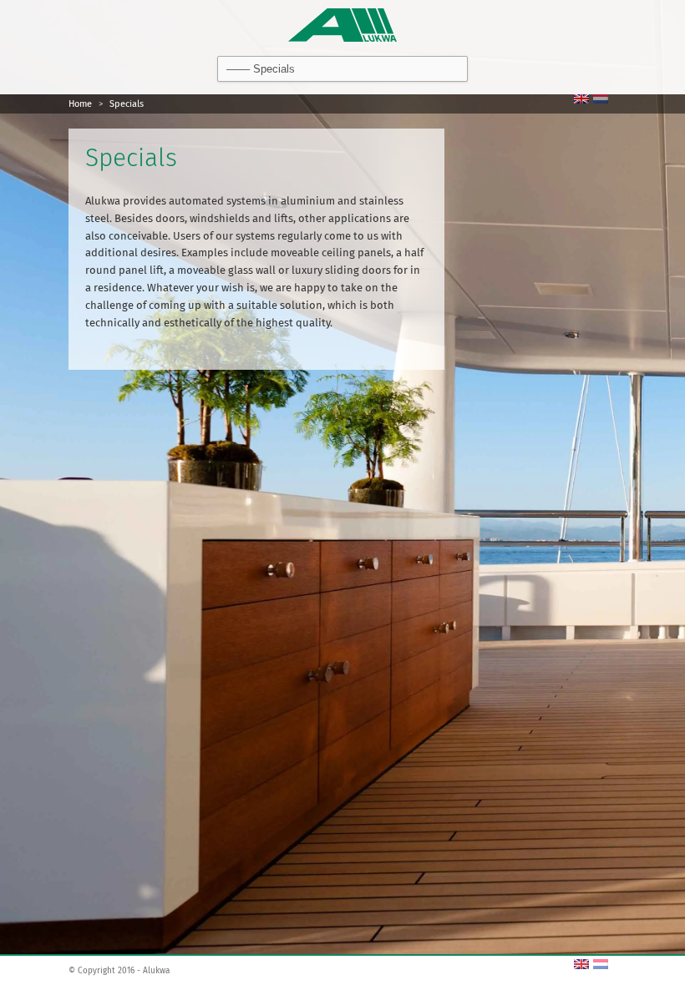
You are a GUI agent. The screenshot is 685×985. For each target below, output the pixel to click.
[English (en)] (581, 98)
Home (80, 104)
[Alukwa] (342, 23)
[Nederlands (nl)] (600, 98)
